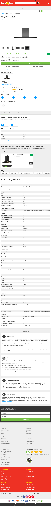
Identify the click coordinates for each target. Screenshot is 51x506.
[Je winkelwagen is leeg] (48, 3)
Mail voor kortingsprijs (14, 66)
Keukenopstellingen (5, 430)
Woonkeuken (3, 438)
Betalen (2, 474)
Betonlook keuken (4, 439)
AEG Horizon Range (5, 449)
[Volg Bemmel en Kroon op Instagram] (27, 496)
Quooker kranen (29, 431)
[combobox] (25, 3)
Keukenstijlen (3, 428)
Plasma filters (38, 173)
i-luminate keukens (5, 435)
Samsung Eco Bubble (5, 456)
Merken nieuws (4, 446)
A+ (48, 54)
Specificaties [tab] (18, 112)
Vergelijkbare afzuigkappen (7, 84)
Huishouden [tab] (14, 8)
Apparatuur (29, 425)
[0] (48, 3)
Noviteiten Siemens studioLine (7, 451)
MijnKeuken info (47, 0)
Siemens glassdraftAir (5, 457)
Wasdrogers (28, 428)
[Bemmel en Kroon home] (7, 3)
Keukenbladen (4, 431)
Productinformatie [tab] (5, 112)
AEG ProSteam (4, 454)
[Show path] (11, 13)
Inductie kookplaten (30, 435)
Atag (2, 19)
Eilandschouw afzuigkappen (26, 173)
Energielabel (16, 124)
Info (31, 163)
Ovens (27, 439)
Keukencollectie (4, 426)
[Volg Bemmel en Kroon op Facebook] (24, 496)
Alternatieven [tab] (12, 112)
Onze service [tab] (24, 112)
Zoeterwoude (29, 482)
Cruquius (28, 469)
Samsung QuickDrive (5, 459)
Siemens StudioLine (5, 464)
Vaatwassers (29, 433)
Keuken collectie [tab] (7, 8)
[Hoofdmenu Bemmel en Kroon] (1, 8)
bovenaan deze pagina (7, 401)
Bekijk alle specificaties (6, 140)
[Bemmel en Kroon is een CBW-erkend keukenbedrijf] (40, 500)
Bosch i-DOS (3, 452)
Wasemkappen (14, 173)
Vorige (3, 13)
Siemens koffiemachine (5, 462)
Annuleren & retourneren (6, 476)
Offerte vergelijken (4, 441)
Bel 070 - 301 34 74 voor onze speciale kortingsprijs (26, 63)
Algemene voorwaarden (45, 493)
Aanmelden (26, 419)
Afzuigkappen (5, 173)
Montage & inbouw (4, 479)
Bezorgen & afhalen (5, 473)
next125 (2, 433)
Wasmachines (29, 426)
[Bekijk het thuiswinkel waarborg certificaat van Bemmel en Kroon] (41, 3)
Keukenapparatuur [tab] (22, 8)
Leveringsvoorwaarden (5, 443)
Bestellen (3, 471)
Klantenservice (4, 469)
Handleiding (6, 124)
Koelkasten (28, 436)
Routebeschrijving (30, 476)
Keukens (3, 425)
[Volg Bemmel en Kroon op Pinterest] (32, 496)
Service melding (40, 0)
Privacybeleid (37, 493)
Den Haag (3, 482)
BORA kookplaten (30, 441)
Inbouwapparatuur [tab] (32, 8)
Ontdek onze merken (5, 447)
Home (6, 13)
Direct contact (39, 66)
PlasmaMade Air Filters (5, 461)
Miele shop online (29, 443)
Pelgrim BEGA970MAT (18, 154)
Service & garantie (4, 478)
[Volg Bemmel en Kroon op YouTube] (29, 496)
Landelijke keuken (4, 436)
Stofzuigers (28, 430)
